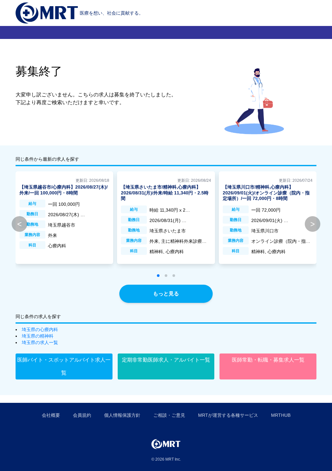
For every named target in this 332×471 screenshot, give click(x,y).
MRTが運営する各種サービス (228, 415)
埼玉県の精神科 (37, 336)
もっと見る (166, 293)
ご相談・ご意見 (169, 415)
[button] (158, 275)
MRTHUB (280, 415)
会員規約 (82, 415)
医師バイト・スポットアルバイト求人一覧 (64, 366)
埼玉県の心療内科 (40, 329)
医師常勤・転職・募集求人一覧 (268, 360)
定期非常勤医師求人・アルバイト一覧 (166, 360)
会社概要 (51, 415)
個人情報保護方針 (122, 415)
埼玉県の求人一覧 (40, 342)
